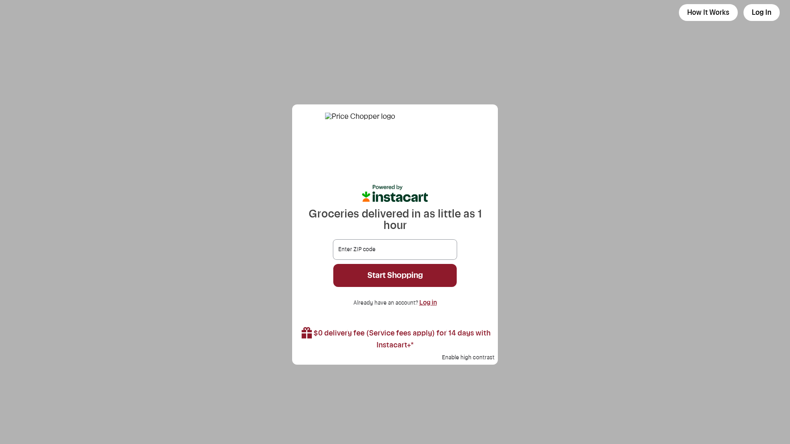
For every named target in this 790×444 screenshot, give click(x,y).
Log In (761, 12)
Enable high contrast (468, 357)
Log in (428, 302)
